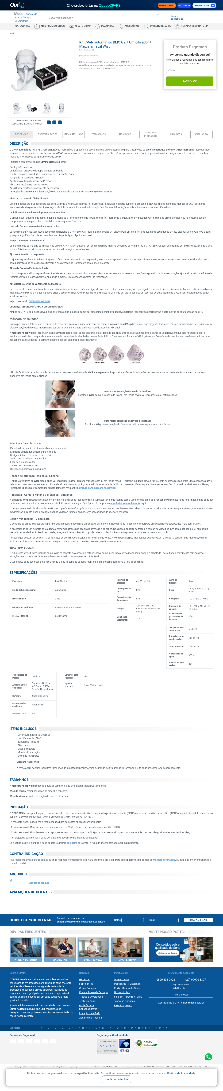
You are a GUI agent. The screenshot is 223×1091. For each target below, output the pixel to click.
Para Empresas (123, 1005)
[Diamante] (124, 1046)
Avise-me (190, 81)
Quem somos (121, 979)
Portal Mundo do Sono (127, 988)
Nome (117, 919)
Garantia (84, 979)
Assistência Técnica (90, 1017)
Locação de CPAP (89, 1013)
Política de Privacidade (181, 1073)
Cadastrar (198, 919)
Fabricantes (86, 983)
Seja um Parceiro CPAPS (128, 996)
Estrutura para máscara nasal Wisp (96, 487)
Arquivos (176, 134)
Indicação (124, 134)
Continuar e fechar (116, 1079)
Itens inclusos (73, 134)
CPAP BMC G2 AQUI (39, 301)
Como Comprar (88, 988)
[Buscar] (154, 17)
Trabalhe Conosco (124, 1001)
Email (152, 919)
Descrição (21, 134)
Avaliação (201, 134)
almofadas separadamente (125, 503)
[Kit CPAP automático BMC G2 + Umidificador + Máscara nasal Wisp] (17, 108)
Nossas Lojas (122, 992)
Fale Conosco (181, 994)
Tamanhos (99, 134)
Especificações (47, 134)
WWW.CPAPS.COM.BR (112, 1067)
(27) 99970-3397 (195, 979)
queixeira (72, 842)
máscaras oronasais (164, 859)
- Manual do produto (38, 882)
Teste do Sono (87, 1001)
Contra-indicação (150, 134)
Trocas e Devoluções (91, 996)
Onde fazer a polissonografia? (89, 1007)
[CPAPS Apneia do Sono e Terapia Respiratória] (26, 17)
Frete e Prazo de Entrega (93, 992)
